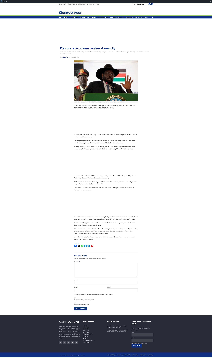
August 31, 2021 (75, 57)
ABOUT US (129, 17)
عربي (146, 17)
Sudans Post (65, 57)
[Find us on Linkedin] (76, 342)
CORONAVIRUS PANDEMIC (88, 17)
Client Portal (86, 328)
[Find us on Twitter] (152, 4)
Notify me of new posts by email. (81, 304)
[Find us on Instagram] (68, 342)
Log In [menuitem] (5, 1)
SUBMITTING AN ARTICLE (93, 4)
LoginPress (85, 336)
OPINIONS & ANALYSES (117, 17)
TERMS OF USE (62, 4)
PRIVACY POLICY (71, 4)
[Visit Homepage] (70, 13)
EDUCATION (74, 17)
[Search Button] (152, 17)
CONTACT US (139, 17)
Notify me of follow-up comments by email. (84, 299)
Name (76, 280)
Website (109, 287)
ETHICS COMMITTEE (81, 4)
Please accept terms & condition (140, 343)
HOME (61, 17)
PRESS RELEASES (103, 17)
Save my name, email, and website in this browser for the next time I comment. (94, 294)
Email (76, 287)
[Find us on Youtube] (72, 342)
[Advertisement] (106, 32)
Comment (77, 262)
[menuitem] (1, 1)
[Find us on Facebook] (149, 4)
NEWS (66, 17)
